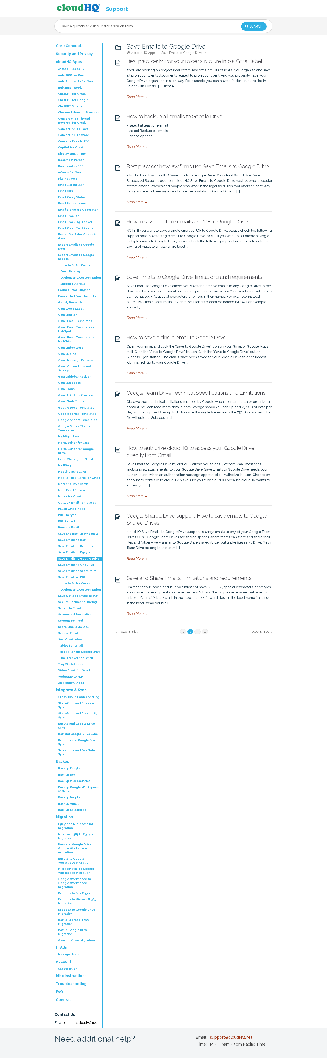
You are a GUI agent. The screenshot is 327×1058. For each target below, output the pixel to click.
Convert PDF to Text (73, 129)
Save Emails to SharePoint (77, 571)
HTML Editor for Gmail (74, 442)
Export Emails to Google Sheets (76, 257)
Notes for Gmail (70, 496)
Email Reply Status (71, 197)
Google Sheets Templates (77, 420)
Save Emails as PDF (72, 577)
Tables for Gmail (70, 645)
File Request (67, 178)
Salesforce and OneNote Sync (76, 752)
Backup (62, 761)
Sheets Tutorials (72, 283)
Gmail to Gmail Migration (76, 940)
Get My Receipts (70, 302)
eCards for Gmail (70, 172)
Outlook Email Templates (77, 502)
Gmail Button (67, 314)
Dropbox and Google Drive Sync (77, 742)
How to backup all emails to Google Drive (174, 116)
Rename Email (68, 527)
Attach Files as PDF (72, 69)
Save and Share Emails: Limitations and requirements (189, 578)
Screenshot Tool (70, 620)
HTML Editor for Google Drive (76, 451)
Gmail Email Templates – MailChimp (76, 339)
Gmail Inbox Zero (70, 347)
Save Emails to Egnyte (74, 552)
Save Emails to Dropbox (75, 546)
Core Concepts (69, 46)
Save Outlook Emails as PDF (78, 595)
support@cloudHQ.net (80, 1022)
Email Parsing (70, 271)
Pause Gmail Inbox (71, 508)
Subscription (67, 968)
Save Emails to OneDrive (76, 564)
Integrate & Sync (71, 690)
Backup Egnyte (69, 768)
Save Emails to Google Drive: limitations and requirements (194, 277)
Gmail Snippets (69, 382)
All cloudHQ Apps (71, 682)
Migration (64, 817)
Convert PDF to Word (73, 135)
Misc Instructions (71, 976)
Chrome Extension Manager (78, 112)
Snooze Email (68, 633)
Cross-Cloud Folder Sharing (78, 697)
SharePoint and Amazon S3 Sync (77, 715)
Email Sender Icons (72, 203)
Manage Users (68, 954)
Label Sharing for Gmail (75, 459)
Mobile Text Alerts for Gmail (79, 477)
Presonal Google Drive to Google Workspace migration (76, 848)
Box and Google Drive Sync (78, 734)
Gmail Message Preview (75, 360)
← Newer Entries (126, 631)
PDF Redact (66, 521)
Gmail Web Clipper (72, 401)
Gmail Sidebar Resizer (74, 376)
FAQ (59, 992)
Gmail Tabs (66, 389)
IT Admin (64, 947)
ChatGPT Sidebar (71, 106)
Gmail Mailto (67, 354)
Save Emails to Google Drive (181, 53)
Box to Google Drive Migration (73, 932)
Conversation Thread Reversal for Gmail (74, 120)
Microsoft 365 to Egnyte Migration (75, 836)
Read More (137, 97)
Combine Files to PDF (73, 141)
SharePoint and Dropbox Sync (76, 705)
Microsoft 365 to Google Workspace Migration (76, 870)
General (63, 1000)
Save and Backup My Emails (78, 533)
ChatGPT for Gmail (72, 93)
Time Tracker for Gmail (75, 658)
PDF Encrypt (67, 515)
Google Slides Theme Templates (74, 428)
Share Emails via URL (73, 627)
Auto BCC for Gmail (72, 75)
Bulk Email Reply (70, 87)
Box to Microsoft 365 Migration (73, 922)
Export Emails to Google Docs (76, 246)
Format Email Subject (74, 290)
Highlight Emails (70, 436)
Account (63, 961)
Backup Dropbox (70, 797)
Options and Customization (80, 277)
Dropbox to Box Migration (77, 893)
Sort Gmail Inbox (70, 639)
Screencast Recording (75, 614)
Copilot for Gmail (71, 147)
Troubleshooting (71, 984)
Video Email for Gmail (74, 670)
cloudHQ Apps (145, 53)
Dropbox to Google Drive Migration (76, 911)
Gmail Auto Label (70, 308)
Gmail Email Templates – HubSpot (76, 329)
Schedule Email (69, 608)
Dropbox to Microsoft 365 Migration (77, 901)
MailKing (64, 465)
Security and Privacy (74, 54)
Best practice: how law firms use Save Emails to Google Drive (198, 166)
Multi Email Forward (72, 490)
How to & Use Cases (75, 265)
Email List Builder (71, 184)
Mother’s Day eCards (73, 484)
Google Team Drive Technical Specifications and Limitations (196, 393)
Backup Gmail (68, 803)
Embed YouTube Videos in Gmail (77, 236)
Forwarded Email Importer (78, 296)
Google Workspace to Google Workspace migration (74, 883)
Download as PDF (70, 166)
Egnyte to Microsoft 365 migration (75, 826)
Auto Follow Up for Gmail (76, 81)
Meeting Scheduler (72, 471)
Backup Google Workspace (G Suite (78, 789)
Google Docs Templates (76, 407)
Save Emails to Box (72, 540)
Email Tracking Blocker (75, 222)
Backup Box (66, 774)
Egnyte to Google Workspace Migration (74, 860)
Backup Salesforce (72, 809)
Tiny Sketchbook (70, 664)
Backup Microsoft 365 (74, 781)
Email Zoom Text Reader (76, 228)
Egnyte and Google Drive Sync (76, 725)
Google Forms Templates (77, 413)
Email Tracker (68, 216)
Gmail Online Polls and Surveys (74, 368)
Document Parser (71, 160)
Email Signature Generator (78, 209)
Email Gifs (65, 191)
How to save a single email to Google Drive (176, 337)
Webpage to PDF (70, 676)
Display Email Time (72, 153)
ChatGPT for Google (73, 100)
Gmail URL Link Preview (75, 395)
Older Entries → (262, 631)
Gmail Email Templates (75, 321)
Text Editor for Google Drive (79, 651)
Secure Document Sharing (77, 602)
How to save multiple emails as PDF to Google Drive (187, 221)
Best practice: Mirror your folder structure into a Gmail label (194, 61)
